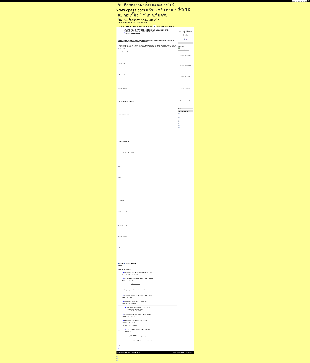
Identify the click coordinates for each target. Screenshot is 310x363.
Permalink (123, 272)
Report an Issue (180, 352)
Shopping (152, 31)
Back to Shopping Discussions (132, 33)
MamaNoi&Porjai (132, 314)
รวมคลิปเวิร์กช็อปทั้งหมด (183, 50)
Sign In (289, 1)
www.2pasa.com (130, 10)
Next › (132, 346)
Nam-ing (131, 31)
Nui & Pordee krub (132, 272)
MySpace (121, 263)
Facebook (128, 263)
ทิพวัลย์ (129, 320)
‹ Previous (120, 346)
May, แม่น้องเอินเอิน (132, 295)
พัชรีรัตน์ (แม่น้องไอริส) (133, 278)
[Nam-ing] (120, 33)
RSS (118, 348)
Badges (174, 352)
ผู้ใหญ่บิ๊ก (128, 352)
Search (308, 1)
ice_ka (129, 301)
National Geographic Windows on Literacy (150, 45)
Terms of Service (189, 352)
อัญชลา (130, 289)
